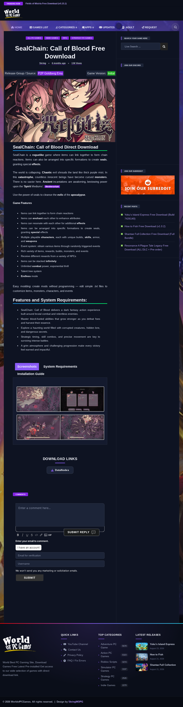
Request (150, 27)
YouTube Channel (78, 644)
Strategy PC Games (82, 38)
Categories (66, 27)
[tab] (27, 366)
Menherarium (52, 186)
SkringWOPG (75, 702)
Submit (29, 577)
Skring (42, 63)
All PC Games (34, 38)
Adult (129, 27)
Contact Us (74, 649)
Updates (108, 27)
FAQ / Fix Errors (77, 660)
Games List (40, 27)
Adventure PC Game (114, 646)
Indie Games (52, 38)
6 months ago (59, 63)
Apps (88, 27)
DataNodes (62, 470)
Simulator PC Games (114, 669)
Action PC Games (114, 655)
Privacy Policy (75, 655)
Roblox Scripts (114, 662)
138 (76, 63)
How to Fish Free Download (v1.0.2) (145, 226)
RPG (65, 38)
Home (18, 27)
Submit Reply (79, 532)
